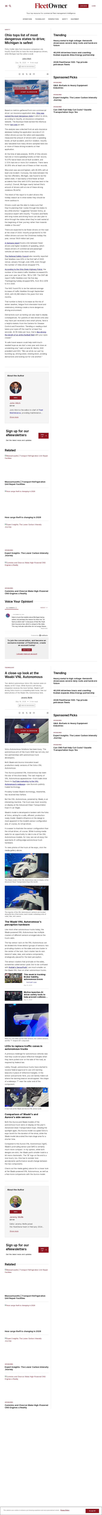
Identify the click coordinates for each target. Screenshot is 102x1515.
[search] (10, 5)
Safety (65, 19)
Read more (44, 628)
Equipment (75, 19)
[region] (27, 621)
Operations (27, 19)
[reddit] (30, 74)
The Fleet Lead (31, 982)
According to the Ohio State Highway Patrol (23, 269)
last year (14, 125)
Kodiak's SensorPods (18, 967)
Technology (40, 19)
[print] (48, 74)
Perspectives (53, 19)
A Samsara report (12, 243)
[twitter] (27, 74)
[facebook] (20, 74)
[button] (6, 5)
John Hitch (26, 59)
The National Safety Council (17, 256)
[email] (34, 74)
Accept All (92, 1511)
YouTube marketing (20, 781)
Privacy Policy (64, 1510)
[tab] (11, 607)
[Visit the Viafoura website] (43, 635)
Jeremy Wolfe (26, 698)
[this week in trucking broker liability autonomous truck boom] (13, 978)
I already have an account (26, 654)
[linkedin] (23, 74)
